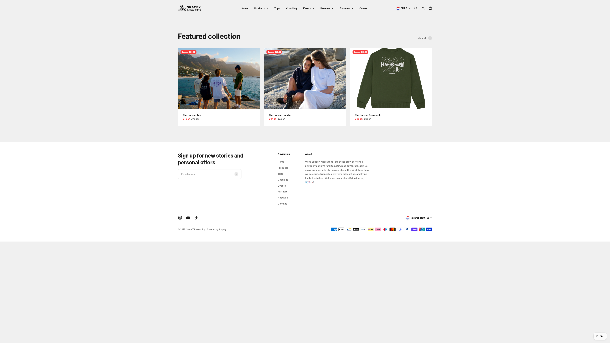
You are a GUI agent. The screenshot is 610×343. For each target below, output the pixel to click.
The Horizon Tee (192, 114)
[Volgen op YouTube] (188, 218)
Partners (325, 8)
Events (307, 8)
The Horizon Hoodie (280, 114)
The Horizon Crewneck (368, 114)
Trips (277, 8)
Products (259, 8)
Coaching (291, 8)
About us (345, 8)
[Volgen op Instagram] (180, 218)
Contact (364, 8)
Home (244, 8)
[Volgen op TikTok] (196, 218)
